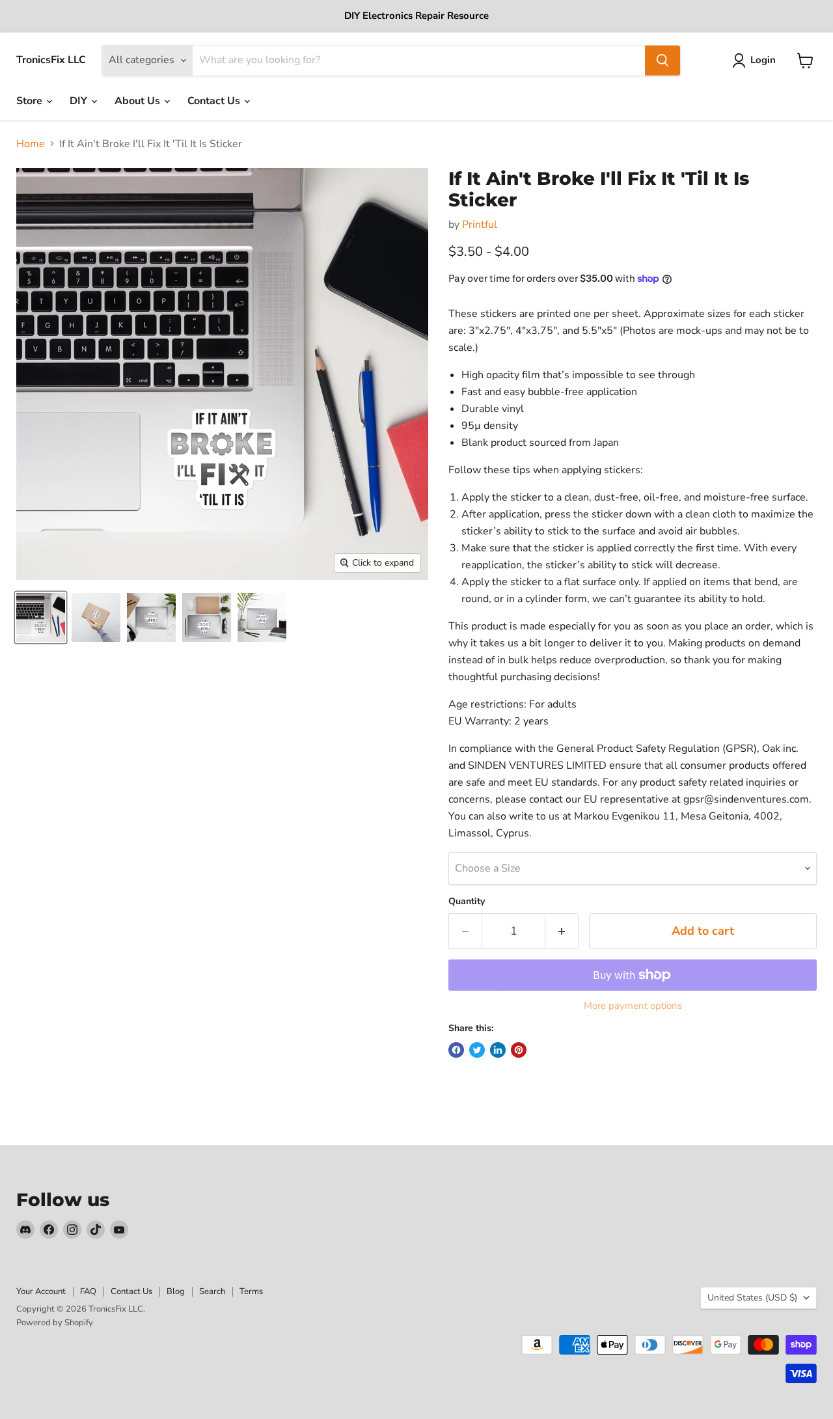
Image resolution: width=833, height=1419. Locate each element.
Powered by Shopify (54, 1323)
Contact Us (215, 101)
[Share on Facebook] (456, 1050)
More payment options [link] (633, 1006)
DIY (80, 101)
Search (212, 1291)
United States (752, 1297)
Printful (479, 224)
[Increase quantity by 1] (562, 931)
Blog (176, 1291)
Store (30, 101)
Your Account (41, 1291)
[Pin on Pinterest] (518, 1050)
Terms (251, 1291)
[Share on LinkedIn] (498, 1050)
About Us (139, 101)
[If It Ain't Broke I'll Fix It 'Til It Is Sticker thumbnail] (40, 617)
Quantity (466, 901)
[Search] (662, 61)
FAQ (88, 1291)
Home (30, 144)
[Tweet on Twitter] (477, 1050)
